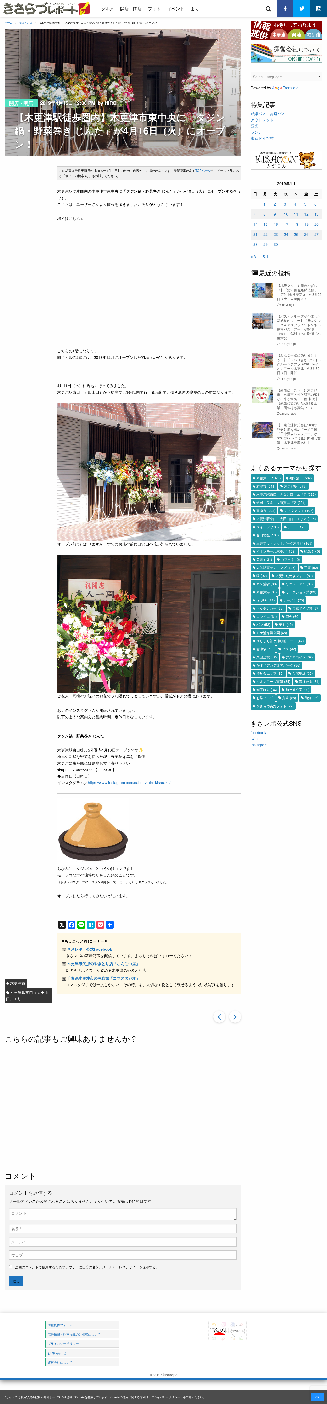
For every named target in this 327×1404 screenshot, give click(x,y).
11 (296, 214)
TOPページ (203, 170)
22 (265, 234)
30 (276, 244)
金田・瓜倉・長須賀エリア (281, 502)
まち (194, 8)
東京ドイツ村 (262, 138)
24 (286, 234)
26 (306, 234)
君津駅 (265, 648)
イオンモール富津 (273, 681)
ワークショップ (301, 592)
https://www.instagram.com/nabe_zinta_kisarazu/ (129, 782)
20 (316, 224)
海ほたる (309, 681)
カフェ (290, 559)
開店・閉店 (131, 8)
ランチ (256, 132)
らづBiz (265, 600)
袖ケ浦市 (300, 478)
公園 (264, 559)
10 (286, 214)
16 (276, 224)
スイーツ (267, 526)
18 (296, 224)
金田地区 (267, 535)
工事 (311, 567)
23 (276, 234)
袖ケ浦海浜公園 (271, 632)
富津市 (266, 510)
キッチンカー (270, 608)
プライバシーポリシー (165, 1397)
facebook (258, 732)
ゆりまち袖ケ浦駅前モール (280, 640)
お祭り (265, 697)
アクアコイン (299, 657)
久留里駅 (266, 657)
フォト (154, 8)
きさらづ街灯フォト (275, 705)
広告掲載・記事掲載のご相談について (74, 1334)
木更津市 (17, 983)
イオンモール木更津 (276, 551)
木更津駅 (295, 486)
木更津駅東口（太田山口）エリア (27, 996)
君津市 (266, 486)
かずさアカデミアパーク (278, 665)
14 (255, 224)
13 (316, 214)
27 (316, 234)
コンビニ (266, 616)
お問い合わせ (57, 1353)
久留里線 (302, 673)
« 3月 (255, 256)
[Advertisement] (129, 1108)
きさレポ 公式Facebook (89, 949)
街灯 (312, 697)
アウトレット (262, 120)
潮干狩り (266, 689)
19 (306, 224)
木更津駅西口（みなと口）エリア (286, 494)
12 (306, 214)
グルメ (107, 8)
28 (255, 244)
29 (265, 244)
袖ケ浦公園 (298, 689)
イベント (175, 8)
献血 (286, 624)
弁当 (289, 697)
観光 (254, 126)
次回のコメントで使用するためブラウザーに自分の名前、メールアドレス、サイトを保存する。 (87, 1266)
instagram (259, 744)
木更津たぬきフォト (294, 575)
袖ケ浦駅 (266, 583)
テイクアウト (298, 510)
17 (286, 224)
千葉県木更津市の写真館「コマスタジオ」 (103, 978)
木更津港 (266, 592)
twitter (256, 738)
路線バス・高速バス (268, 113)
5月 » (267, 256)
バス (289, 648)
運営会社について (60, 1362)
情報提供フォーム (60, 1325)
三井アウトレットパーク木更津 (284, 543)
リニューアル (299, 583)
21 (255, 234)
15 (265, 224)
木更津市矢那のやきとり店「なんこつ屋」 (103, 963)
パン (263, 624)
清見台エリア (270, 673)
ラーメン (293, 600)
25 (296, 234)
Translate (291, 87)
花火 (292, 616)
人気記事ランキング (276, 567)
